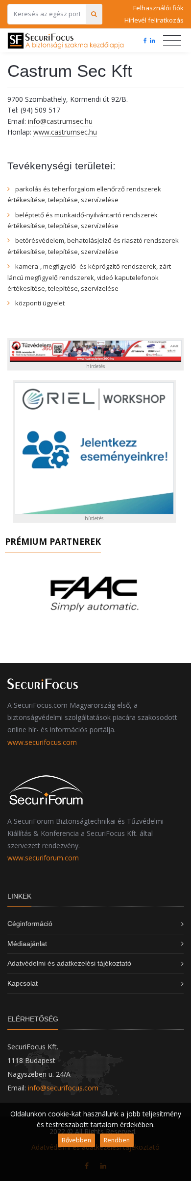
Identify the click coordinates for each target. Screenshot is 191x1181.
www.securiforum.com (43, 857)
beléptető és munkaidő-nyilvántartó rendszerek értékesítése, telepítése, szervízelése (82, 220)
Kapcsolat (22, 983)
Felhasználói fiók (158, 7)
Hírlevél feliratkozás (154, 20)
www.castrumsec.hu (65, 132)
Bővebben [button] (76, 1140)
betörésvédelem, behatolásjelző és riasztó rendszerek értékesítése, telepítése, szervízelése (93, 245)
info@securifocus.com (63, 1087)
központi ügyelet (40, 303)
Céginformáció (29, 923)
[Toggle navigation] (172, 40)
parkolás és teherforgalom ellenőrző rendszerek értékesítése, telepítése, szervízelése (84, 194)
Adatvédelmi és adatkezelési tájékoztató (69, 963)
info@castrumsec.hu (60, 121)
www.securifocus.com (42, 742)
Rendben (117, 1140)
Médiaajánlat (27, 944)
